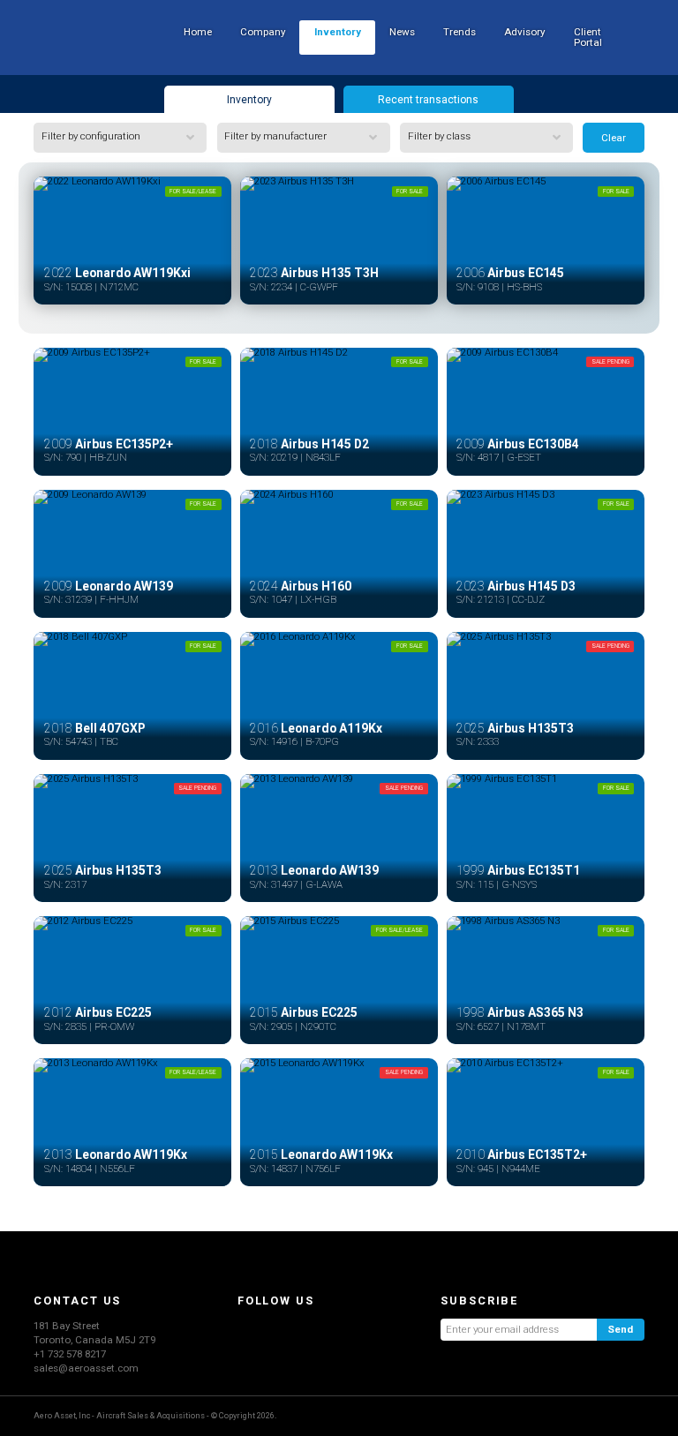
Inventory (337, 32)
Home (198, 32)
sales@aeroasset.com (86, 1368)
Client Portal (588, 37)
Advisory (524, 32)
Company (262, 32)
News (402, 32)
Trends (459, 32)
